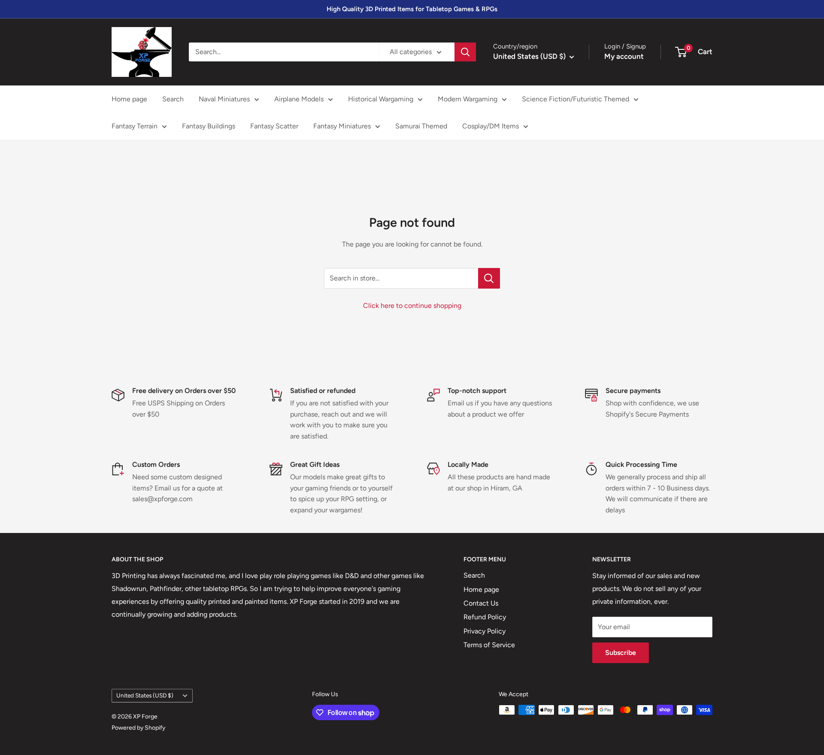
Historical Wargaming (380, 99)
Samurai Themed (421, 126)
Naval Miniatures (224, 99)
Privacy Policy (485, 631)
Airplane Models (299, 99)
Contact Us (481, 603)
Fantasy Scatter (274, 126)
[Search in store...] (489, 278)
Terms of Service (489, 645)
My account (624, 56)
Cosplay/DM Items (490, 126)
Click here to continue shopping (412, 305)
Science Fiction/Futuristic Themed (575, 99)
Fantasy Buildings (208, 126)
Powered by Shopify (138, 727)
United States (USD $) (144, 695)
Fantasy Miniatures (342, 126)
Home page (129, 99)
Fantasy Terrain (135, 126)
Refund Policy (485, 617)
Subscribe (620, 652)
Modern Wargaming (467, 99)
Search (173, 99)
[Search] (465, 52)
